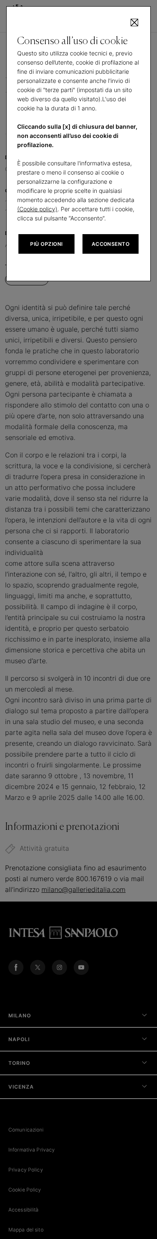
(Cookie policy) (37, 208)
